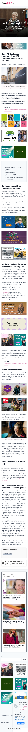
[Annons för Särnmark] (14, 329)
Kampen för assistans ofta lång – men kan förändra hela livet (13, 646)
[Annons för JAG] (7, 345)
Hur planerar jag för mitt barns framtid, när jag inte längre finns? (13, 622)
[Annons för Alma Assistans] (14, 46)
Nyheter (14, 64)
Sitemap (13, 715)
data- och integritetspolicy (23, 707)
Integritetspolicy (5, 715)
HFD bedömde (5, 292)
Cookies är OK (20, 723)
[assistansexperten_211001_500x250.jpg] (14, 243)
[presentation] (14, 586)
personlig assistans (7, 553)
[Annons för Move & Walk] (14, 126)
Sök (2, 656)
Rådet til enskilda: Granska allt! (12, 176)
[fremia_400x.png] (20, 152)
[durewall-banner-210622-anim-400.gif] (7, 253)
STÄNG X (20, 698)
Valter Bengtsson (7, 63)
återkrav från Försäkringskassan (10, 555)
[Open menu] (25, 3)
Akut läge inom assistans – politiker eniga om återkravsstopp (15, 110)
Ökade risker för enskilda (11, 174)
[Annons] (14, 36)
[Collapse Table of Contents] (24, 164)
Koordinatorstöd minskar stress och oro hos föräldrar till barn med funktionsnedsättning (13, 597)
